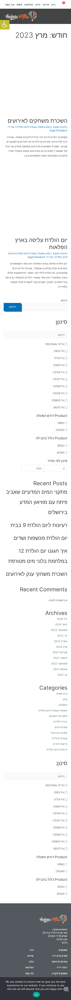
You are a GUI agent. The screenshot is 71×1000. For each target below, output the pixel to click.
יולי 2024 (62, 618)
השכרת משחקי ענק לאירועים (36, 574)
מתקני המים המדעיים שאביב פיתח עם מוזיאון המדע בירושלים (36, 502)
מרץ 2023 (61, 646)
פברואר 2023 (59, 652)
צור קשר (9, 4)
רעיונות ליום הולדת (57, 749)
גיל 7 (58, 379)
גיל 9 (58, 393)
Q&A (19, 4)
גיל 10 (58, 400)
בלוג (37, 4)
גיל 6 (58, 372)
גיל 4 (59, 358)
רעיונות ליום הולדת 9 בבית (39, 525)
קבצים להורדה (59, 738)
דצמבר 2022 (60, 657)
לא (60, 429)
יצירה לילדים (60, 721)
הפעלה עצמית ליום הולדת (31, 127)
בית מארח (61, 693)
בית (53, 4)
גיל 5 (58, 365)
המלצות (28, 4)
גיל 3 (59, 351)
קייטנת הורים (60, 743)
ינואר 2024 (61, 624)
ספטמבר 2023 (59, 630)
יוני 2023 (62, 635)
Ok (36, 994)
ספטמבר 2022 (59, 663)
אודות (46, 4)
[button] (63, 16)
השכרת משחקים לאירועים (37, 120)
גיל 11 (58, 407)
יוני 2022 (62, 674)
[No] (66, 989)
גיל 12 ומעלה (54, 344)
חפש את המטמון (58, 715)
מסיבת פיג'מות (59, 732)
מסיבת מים (61, 727)
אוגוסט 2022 (60, 669)
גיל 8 (58, 386)
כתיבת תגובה (60, 127)
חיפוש (64, 300)
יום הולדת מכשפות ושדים (40, 538)
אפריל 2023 (60, 641)
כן (60, 422)
